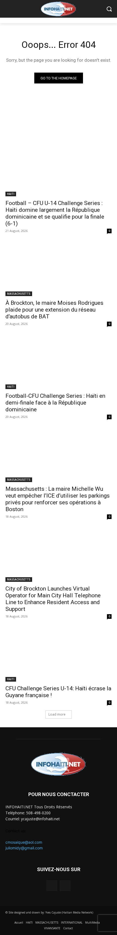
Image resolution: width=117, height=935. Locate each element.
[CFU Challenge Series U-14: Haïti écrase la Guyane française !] (58, 655)
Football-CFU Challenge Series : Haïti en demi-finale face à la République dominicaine (55, 403)
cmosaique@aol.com (23, 842)
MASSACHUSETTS (18, 294)
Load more (57, 714)
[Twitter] (65, 885)
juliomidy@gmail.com (24, 848)
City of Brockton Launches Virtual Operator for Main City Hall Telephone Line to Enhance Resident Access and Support (53, 598)
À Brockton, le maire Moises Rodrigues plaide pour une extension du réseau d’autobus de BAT (54, 310)
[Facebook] (52, 885)
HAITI (10, 194)
